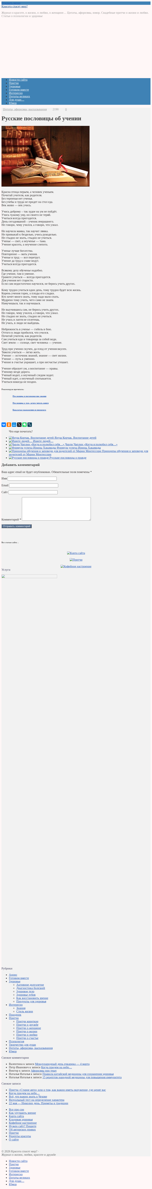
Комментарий (11, 519)
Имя (4, 478)
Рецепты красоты (20, 1136)
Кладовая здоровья (21, 1119)
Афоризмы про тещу (44, 1070)
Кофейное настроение (23, 1122)
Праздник (15, 1014)
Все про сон (16, 1109)
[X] (19, 424)
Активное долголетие (30, 984)
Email (4, 485)
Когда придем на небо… (56, 1067)
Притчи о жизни (26, 1031)
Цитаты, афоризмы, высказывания (25, 109)
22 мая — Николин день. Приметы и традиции (38, 1103)
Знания (20, 1008)
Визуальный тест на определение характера (36, 1099)
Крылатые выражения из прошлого (29, 410)
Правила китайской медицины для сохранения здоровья (78, 1074)
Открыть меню (10, 3)
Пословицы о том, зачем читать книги (31, 403)
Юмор (13, 103)
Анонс (13, 974)
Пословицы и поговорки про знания (29, 396)
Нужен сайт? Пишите (22, 1126)
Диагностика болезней (30, 988)
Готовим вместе (19, 89)
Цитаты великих (19, 96)
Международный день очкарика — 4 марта (62, 1064)
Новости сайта (18, 79)
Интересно (16, 93)
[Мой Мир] (14, 424)
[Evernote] (24, 424)
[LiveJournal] (29, 424)
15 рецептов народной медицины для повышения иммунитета (82, 1077)
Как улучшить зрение (22, 1112)
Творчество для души (22, 1044)
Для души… (16, 99)
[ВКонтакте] (3, 424)
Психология (16, 1041)
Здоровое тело (25, 991)
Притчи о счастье (27, 1038)
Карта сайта (16, 1116)
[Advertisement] (76, 49)
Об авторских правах (22, 1129)
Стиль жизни (24, 1011)
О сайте (14, 1139)
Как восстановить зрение (32, 998)
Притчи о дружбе (27, 1024)
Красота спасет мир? (14, 6)
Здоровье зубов (26, 994)
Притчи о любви (26, 1034)
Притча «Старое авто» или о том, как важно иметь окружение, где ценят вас (57, 1089)
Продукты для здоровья (31, 1001)
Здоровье (14, 86)
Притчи (14, 83)
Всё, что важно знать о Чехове (28, 1096)
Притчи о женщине (28, 1028)
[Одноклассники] (9, 424)
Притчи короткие (27, 1021)
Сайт (4, 492)
